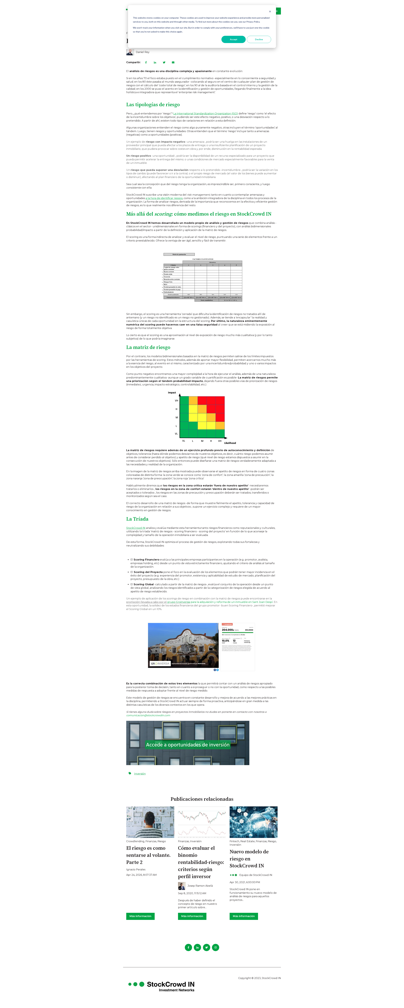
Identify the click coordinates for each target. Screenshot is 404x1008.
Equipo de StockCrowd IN (255, 875)
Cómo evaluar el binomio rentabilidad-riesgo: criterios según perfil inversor (201, 862)
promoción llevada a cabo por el (158, 602)
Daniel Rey (142, 52)
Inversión (140, 773)
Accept (233, 39)
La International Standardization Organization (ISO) (205, 113)
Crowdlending (135, 841)
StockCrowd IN (135, 527)
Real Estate (247, 841)
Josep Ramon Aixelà (200, 885)
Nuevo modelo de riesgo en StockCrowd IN (249, 859)
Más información (140, 916)
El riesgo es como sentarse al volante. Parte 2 (148, 855)
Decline (259, 39)
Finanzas (151, 841)
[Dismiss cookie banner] (270, 12)
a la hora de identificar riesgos (164, 198)
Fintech (234, 841)
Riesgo (161, 841)
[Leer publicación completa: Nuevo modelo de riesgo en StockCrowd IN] (254, 822)
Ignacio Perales (135, 869)
